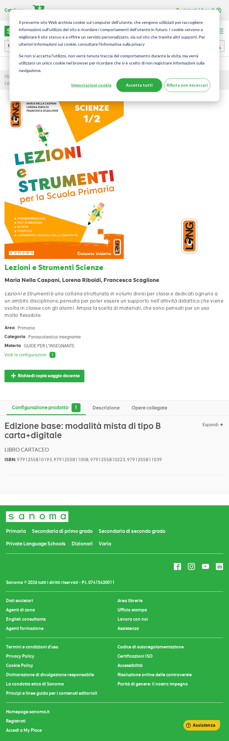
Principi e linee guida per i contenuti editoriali (51, 693)
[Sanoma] (37, 516)
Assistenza (128, 628)
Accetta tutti (139, 85)
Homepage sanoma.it (27, 711)
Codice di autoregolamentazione (150, 647)
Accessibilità (130, 665)
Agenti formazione (25, 628)
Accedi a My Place (24, 730)
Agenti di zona (20, 610)
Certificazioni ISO (135, 656)
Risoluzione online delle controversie (154, 674)
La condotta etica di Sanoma (35, 684)
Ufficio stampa (132, 610)
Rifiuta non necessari (187, 85)
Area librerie (130, 600)
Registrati (16, 721)
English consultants (26, 619)
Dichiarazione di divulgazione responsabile (50, 674)
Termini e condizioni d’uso (32, 647)
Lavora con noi (132, 619)
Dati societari (19, 600)
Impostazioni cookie (91, 85)
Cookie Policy (19, 665)
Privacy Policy (20, 656)
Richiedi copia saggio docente (49, 376)
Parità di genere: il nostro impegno (152, 684)
